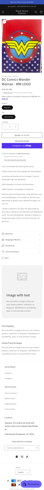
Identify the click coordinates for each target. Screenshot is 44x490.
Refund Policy (10, 398)
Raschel (7, 108)
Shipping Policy (10, 404)
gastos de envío (8, 92)
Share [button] (6, 258)
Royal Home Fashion (18, 489)
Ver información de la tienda (15, 160)
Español (21, 472)
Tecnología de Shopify (29, 489)
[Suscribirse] (36, 448)
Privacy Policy (10, 409)
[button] (3, 12)
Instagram (8, 378)
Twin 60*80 (8, 117)
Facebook (8, 373)
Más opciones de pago (22, 141)
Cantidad (5, 122)
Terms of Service (11, 393)
